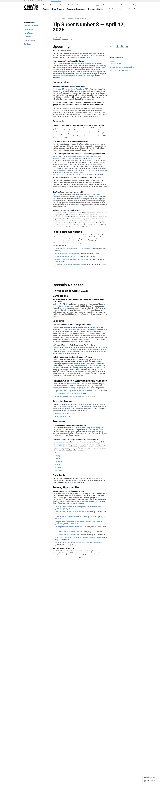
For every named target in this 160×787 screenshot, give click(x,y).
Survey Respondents (74, 5)
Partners (45, 5)
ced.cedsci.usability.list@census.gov (82, 76)
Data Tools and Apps (71, 482)
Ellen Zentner (92, 158)
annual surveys (87, 442)
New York (58, 464)
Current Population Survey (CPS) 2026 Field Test (71, 264)
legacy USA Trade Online (84, 197)
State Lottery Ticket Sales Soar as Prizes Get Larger (72, 396)
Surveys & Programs (76, 9)
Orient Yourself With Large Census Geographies (70, 512)
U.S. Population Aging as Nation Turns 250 (69, 394)
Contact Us (128, 5)
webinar (69, 132)
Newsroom (63, 18)
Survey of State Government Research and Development (73, 259)
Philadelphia (59, 467)
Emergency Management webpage (88, 428)
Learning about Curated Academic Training (69, 527)
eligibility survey (60, 76)
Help (134, 5)
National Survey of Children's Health (67, 253)
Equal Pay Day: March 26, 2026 (65, 413)
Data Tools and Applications (119, 70)
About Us (119, 5)
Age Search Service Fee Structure (66, 256)
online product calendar (87, 55)
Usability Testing (100, 66)
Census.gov (57, 18)
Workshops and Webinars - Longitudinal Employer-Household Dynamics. (82, 170)
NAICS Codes (105, 5)
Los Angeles (59, 462)
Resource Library (95, 9)
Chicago (57, 456)
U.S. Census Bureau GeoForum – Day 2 (68, 535)
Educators (63, 5)
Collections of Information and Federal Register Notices (71, 243)
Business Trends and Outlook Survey (68, 213)
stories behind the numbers (78, 384)
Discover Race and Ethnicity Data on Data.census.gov (72, 517)
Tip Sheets (70, 18)
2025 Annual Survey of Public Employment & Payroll (79, 329)
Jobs (113, 5)
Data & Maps (58, 9)
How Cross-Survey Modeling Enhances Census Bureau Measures (76, 537)
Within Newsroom (29, 22)
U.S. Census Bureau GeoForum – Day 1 (68, 532)
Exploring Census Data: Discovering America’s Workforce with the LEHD (78, 542)
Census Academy (85, 502)
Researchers (54, 5)
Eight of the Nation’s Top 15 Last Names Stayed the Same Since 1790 (78, 391)
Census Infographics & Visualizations (122, 67)
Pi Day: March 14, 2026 (62, 416)
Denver (57, 459)
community (59, 444)
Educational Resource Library (82, 551)
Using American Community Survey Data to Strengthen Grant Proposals (78, 522)
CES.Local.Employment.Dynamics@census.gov (68, 174)
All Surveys (58, 470)
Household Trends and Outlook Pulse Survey (70, 89)
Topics (46, 9)
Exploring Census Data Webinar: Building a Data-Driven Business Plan (78, 507)
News (97, 5)
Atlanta (57, 453)
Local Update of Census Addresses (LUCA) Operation (72, 248)
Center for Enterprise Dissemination (82, 63)
